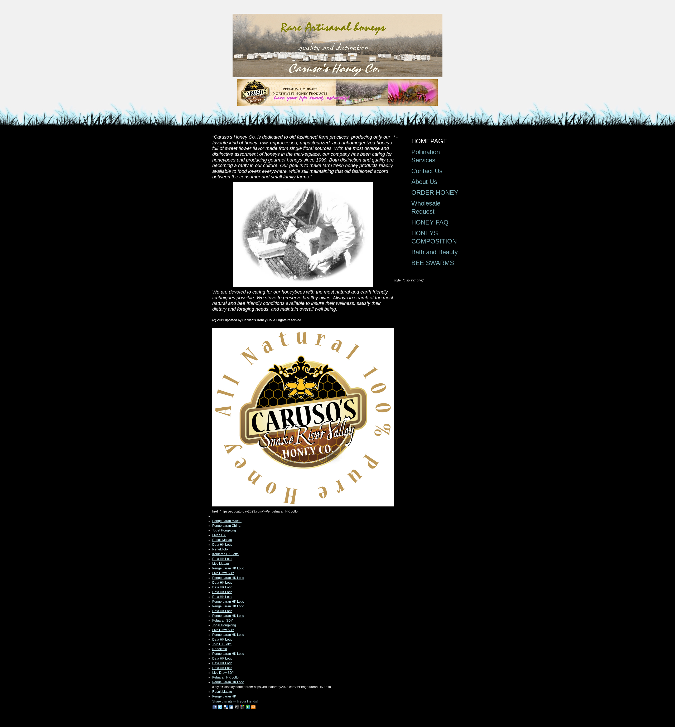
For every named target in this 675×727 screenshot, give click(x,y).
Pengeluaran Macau (227, 521)
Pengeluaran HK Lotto (228, 568)
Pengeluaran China (226, 526)
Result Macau (222, 540)
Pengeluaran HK (224, 696)
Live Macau (220, 563)
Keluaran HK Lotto (225, 554)
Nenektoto (219, 649)
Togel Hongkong (224, 530)
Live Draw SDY (223, 573)
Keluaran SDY (222, 620)
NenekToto (220, 549)
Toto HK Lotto (222, 644)
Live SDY (219, 535)
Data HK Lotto (222, 545)
